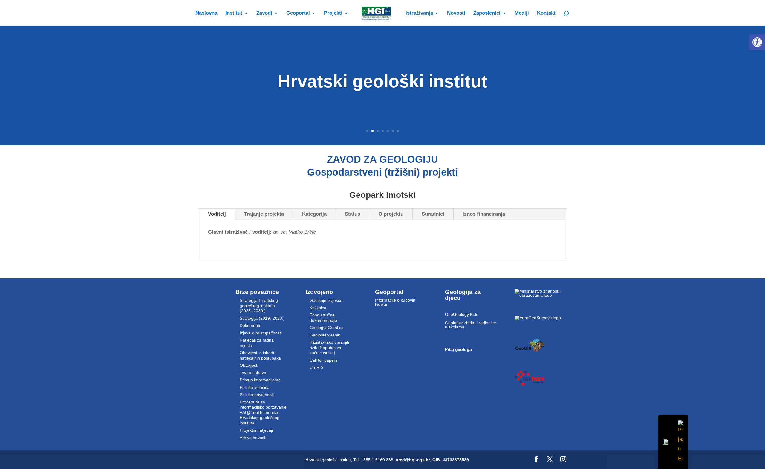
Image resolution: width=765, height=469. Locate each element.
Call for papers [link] (323, 360)
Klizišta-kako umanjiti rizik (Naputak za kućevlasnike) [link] (329, 347)
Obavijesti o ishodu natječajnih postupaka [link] (260, 355)
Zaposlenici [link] (487, 13)
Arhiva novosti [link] (253, 437)
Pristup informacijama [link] (260, 379)
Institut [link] (233, 13)
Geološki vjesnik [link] (325, 335)
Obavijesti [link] (249, 365)
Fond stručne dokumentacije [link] (323, 318)
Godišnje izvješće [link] (326, 300)
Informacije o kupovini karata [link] (395, 302)
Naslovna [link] (206, 13)
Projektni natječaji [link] (256, 430)
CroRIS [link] (316, 367)
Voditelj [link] (217, 214)
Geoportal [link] (298, 13)
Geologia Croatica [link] (327, 327)
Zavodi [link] (264, 13)
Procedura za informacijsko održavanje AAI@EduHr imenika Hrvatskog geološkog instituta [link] (263, 412)
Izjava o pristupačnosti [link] (261, 333)
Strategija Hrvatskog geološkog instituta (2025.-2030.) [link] (259, 305)
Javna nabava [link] (253, 372)
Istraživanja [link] (419, 13)
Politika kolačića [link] (255, 387)
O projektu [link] (390, 214)
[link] (757, 42)
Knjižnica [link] (318, 307)
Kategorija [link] (314, 214)
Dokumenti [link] (250, 325)
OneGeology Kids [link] (461, 314)
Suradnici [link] (433, 214)
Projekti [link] (333, 13)
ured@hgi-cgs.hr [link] (413, 459)
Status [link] (352, 214)
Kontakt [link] (546, 13)
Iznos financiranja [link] (484, 214)
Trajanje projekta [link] (264, 214)
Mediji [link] (522, 13)
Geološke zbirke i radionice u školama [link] (470, 324)
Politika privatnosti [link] (257, 394)
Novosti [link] (456, 13)
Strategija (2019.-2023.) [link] (262, 318)
